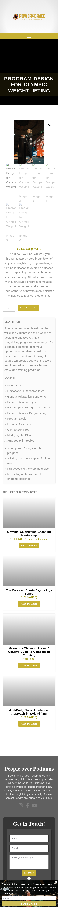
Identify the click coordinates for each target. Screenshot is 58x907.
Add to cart (28, 307)
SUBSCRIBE (29, 903)
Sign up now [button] (29, 545)
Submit (29, 873)
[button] (49, 125)
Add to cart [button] (29, 604)
